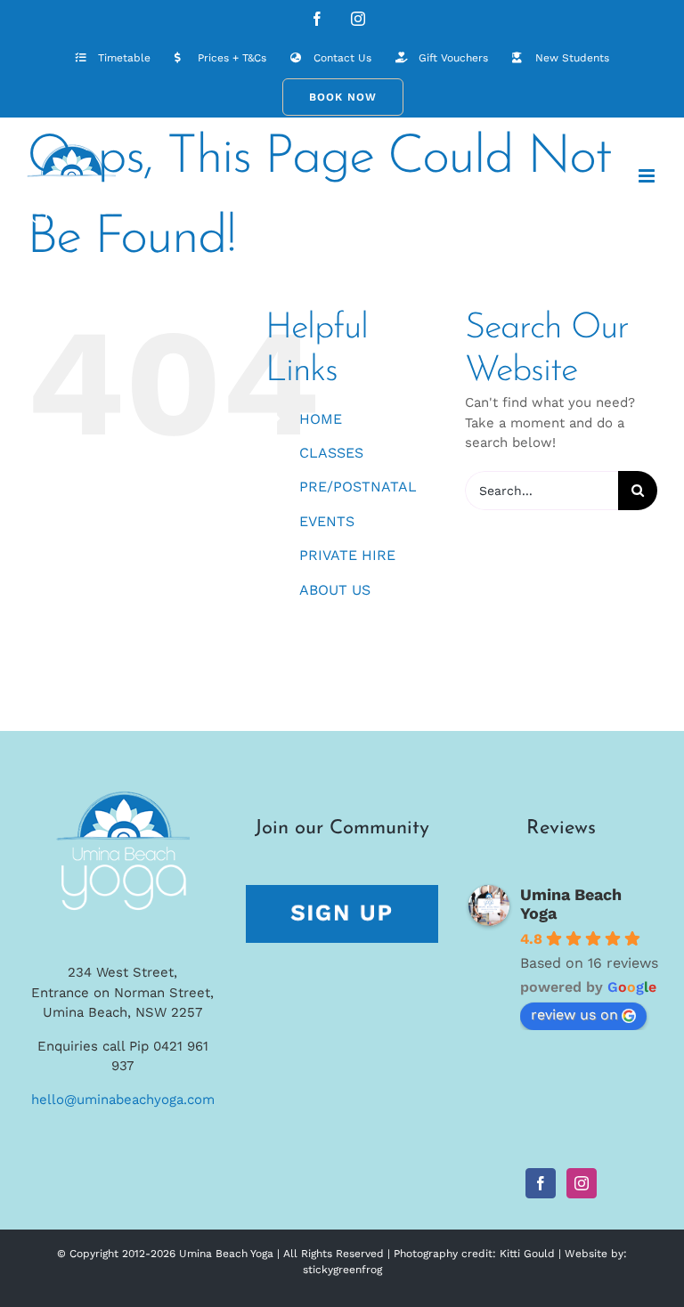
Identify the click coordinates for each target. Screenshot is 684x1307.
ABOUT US (334, 589)
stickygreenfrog (342, 1269)
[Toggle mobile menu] (648, 175)
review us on (574, 1014)
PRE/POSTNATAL (358, 486)
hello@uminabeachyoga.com (123, 1100)
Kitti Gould (527, 1253)
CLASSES (331, 452)
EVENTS (326, 521)
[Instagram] (581, 1183)
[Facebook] (540, 1183)
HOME (320, 418)
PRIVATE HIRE (347, 555)
